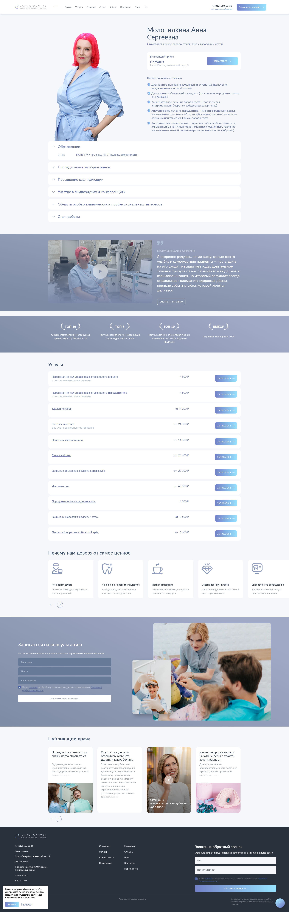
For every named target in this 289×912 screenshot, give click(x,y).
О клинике (105, 846)
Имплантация (60, 486)
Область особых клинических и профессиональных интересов (110, 204)
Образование (69, 146)
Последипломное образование (84, 167)
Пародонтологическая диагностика (74, 501)
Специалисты (106, 857)
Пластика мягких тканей (67, 440)
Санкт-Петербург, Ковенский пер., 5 (32, 856)
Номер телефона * (206, 869)
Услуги (103, 851)
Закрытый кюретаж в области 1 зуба (75, 516)
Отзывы (128, 851)
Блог (127, 857)
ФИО (199, 860)
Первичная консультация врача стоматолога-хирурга (85, 376)
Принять (12, 904)
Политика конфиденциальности (132, 899)
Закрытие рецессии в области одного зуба (78, 470)
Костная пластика (63, 424)
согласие (33, 687)
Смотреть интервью (171, 302)
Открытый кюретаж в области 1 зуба (75, 532)
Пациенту (129, 846)
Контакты (129, 863)
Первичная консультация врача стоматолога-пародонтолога (89, 392)
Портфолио (105, 863)
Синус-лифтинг (61, 455)
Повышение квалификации (80, 179)
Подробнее (26, 904)
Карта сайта (131, 868)
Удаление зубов (61, 408)
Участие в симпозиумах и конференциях (91, 192)
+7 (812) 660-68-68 (221, 5)
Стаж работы (69, 216)
